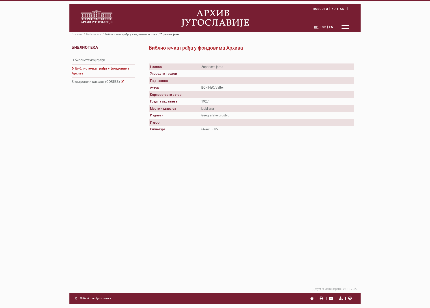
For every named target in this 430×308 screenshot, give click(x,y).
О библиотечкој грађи (88, 60)
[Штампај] (321, 298)
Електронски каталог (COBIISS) (96, 82)
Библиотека (93, 34)
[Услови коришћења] (350, 298)
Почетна (77, 34)
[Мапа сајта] (341, 298)
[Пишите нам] (331, 298)
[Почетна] (312, 298)
